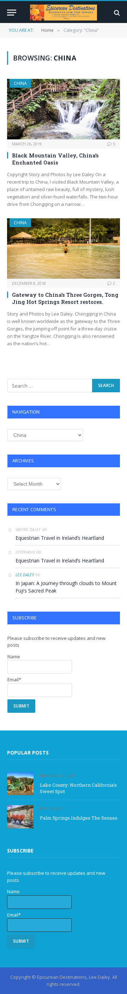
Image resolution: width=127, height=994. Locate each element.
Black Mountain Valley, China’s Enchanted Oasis (55, 159)
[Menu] (11, 13)
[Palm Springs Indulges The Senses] (20, 816)
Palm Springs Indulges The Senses (78, 818)
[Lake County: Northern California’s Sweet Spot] (20, 783)
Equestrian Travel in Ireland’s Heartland (60, 537)
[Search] (116, 13)
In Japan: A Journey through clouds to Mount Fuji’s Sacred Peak (66, 587)
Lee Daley (25, 574)
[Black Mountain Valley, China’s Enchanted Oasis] (63, 109)
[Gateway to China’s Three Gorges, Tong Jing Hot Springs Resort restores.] (63, 248)
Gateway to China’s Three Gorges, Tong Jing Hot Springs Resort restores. (65, 298)
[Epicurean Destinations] (63, 12)
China (20, 83)
